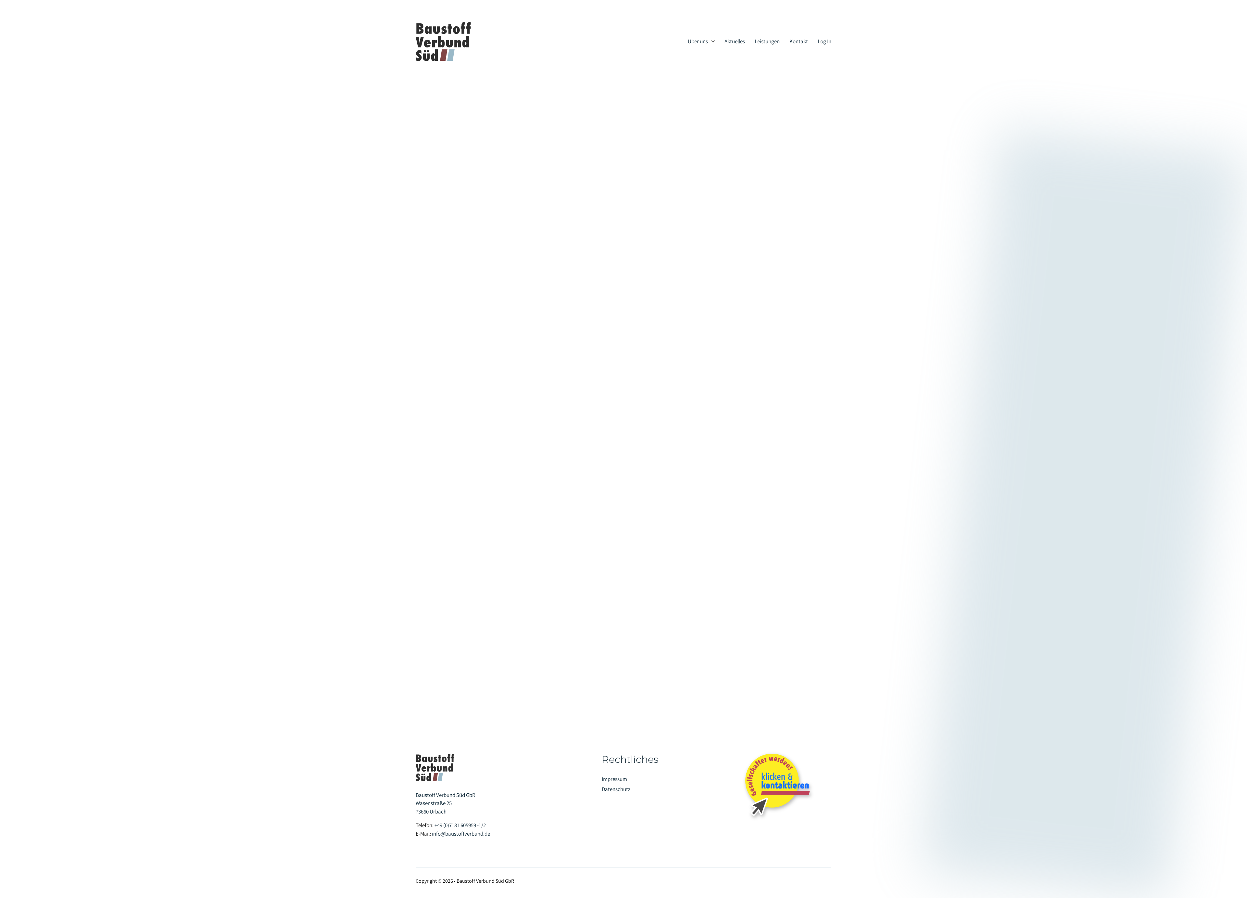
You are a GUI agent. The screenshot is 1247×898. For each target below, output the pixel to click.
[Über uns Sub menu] (713, 41)
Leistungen (767, 41)
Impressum (614, 779)
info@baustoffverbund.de (461, 833)
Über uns (698, 41)
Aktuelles (734, 41)
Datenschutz (616, 789)
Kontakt (798, 41)
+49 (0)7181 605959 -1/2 (460, 825)
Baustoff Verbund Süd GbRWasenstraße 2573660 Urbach (445, 803)
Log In (824, 41)
